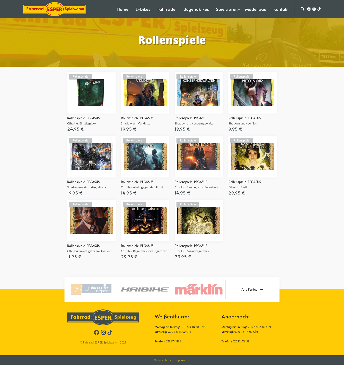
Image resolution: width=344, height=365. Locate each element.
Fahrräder (167, 9)
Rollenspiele (80, 76)
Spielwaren (227, 9)
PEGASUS (93, 118)
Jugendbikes (196, 9)
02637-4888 (173, 341)
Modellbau (255, 9)
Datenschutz (162, 360)
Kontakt (281, 9)
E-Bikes (143, 9)
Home (122, 9)
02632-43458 (241, 341)
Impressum (182, 360)
